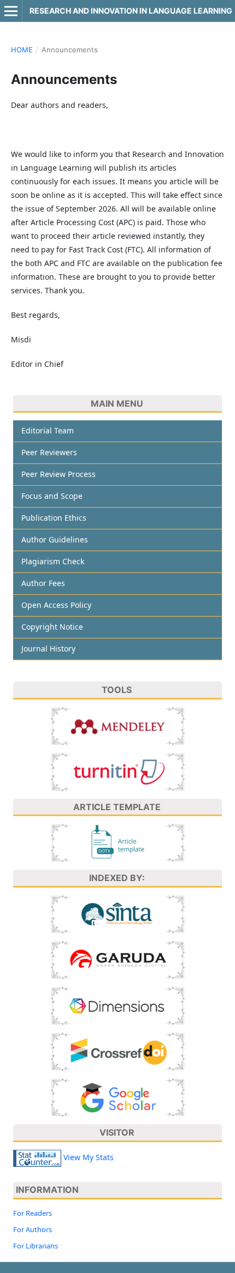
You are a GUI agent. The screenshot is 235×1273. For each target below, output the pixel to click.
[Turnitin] (118, 771)
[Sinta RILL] (118, 913)
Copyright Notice (52, 627)
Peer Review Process (58, 474)
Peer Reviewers (49, 452)
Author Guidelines (54, 539)
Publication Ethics (53, 517)
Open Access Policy (56, 605)
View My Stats (88, 1157)
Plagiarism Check (52, 561)
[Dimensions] (118, 1005)
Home (22, 49)
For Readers (32, 1213)
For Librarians (35, 1246)
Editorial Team (47, 430)
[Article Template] (118, 842)
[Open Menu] (11, 11)
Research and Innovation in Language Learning (131, 10)
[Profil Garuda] (118, 959)
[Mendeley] (118, 725)
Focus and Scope (52, 496)
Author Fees (43, 583)
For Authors (32, 1229)
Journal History (48, 648)
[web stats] (37, 1157)
